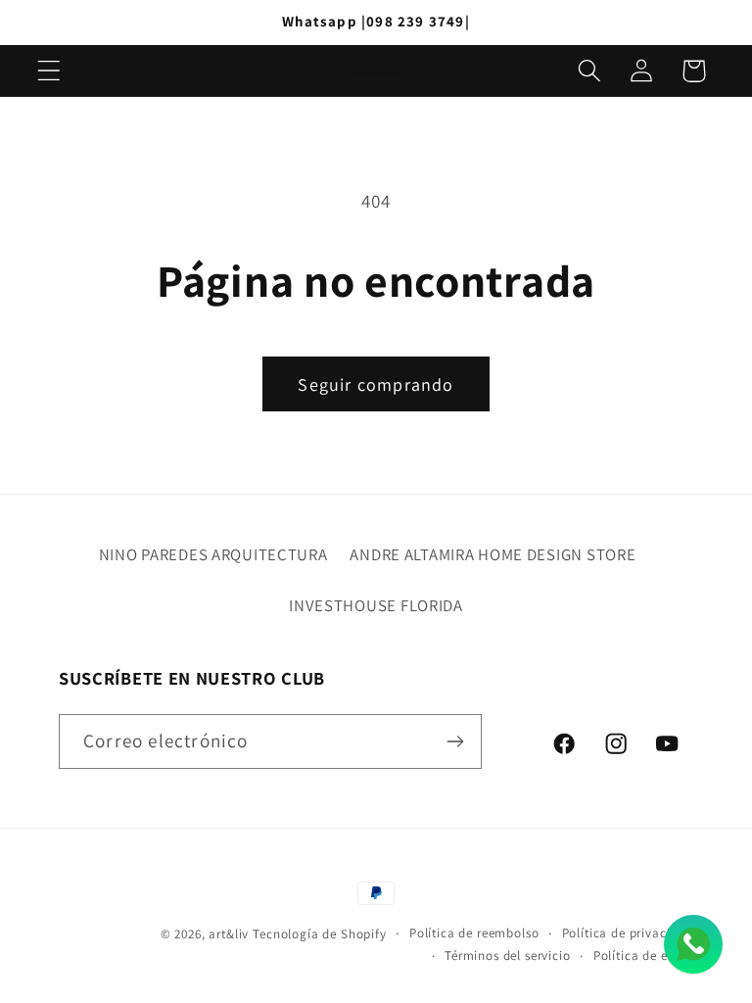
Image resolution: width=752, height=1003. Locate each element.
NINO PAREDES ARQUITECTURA (213, 554)
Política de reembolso (474, 933)
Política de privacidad (627, 933)
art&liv (229, 934)
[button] (49, 71)
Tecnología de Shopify (320, 934)
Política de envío (643, 955)
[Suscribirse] (455, 741)
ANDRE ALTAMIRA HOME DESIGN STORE (492, 554)
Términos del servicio (508, 955)
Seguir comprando (375, 384)
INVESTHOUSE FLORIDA (376, 605)
